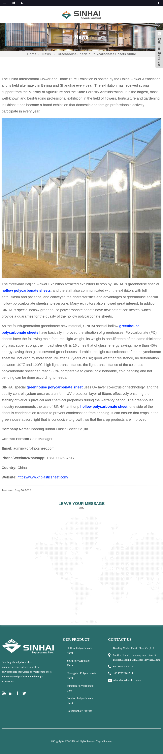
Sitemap (107, 741)
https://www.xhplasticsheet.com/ (42, 477)
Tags (98, 741)
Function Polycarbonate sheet (80, 688)
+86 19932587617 (123, 666)
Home (31, 54)
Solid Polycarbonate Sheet (78, 663)
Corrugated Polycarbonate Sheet (81, 676)
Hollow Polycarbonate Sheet (79, 650)
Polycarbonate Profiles (79, 710)
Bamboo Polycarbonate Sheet (80, 701)
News (46, 54)
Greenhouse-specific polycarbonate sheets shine (97, 54)
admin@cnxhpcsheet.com (127, 680)
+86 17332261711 (123, 673)
